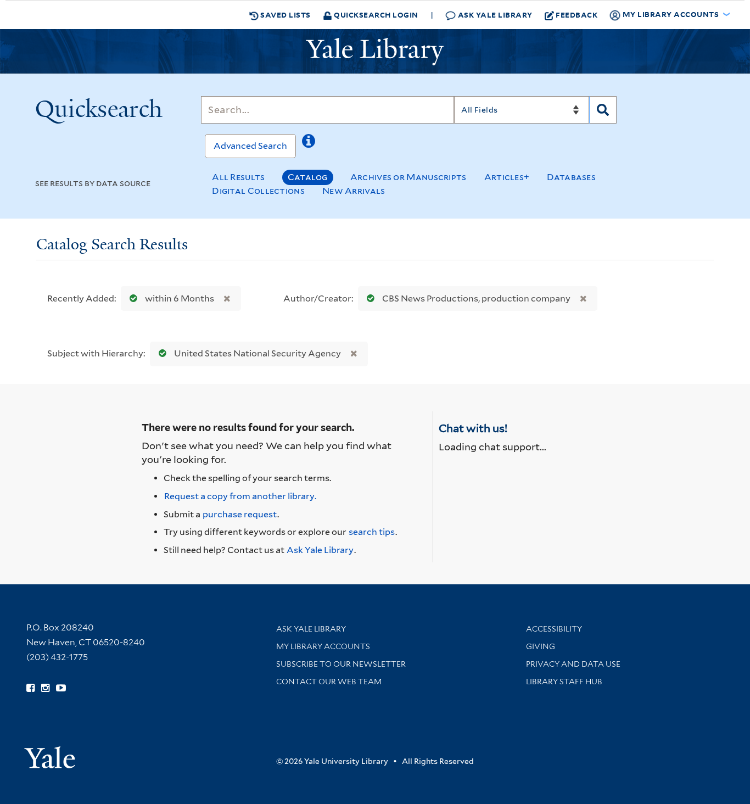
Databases (571, 177)
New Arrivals (353, 191)
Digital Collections (258, 191)
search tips (372, 532)
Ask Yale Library (494, 14)
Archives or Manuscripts (408, 177)
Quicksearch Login (375, 14)
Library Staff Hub (564, 681)
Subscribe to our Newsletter (341, 664)
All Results (238, 177)
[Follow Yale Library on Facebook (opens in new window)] (30, 688)
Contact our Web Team (329, 681)
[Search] (603, 110)
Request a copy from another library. (240, 496)
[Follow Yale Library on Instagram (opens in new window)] (45, 688)
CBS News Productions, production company (476, 298)
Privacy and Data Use (573, 664)
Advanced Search (250, 146)
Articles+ (507, 177)
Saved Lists (285, 14)
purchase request (240, 514)
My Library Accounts (323, 646)
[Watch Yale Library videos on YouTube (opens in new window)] (61, 688)
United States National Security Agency (257, 353)
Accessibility (554, 628)
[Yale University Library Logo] (375, 51)
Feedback (576, 14)
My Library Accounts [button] (670, 14)
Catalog (308, 177)
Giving (540, 646)
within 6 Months (179, 298)
